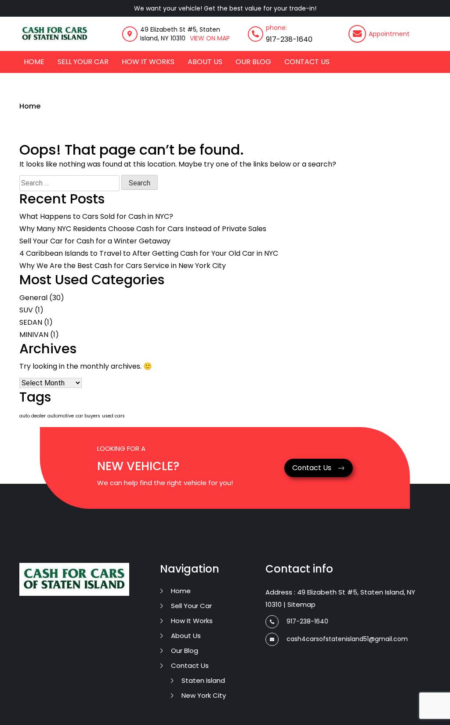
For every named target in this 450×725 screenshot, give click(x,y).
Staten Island (203, 680)
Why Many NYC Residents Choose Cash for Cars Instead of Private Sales (142, 229)
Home (34, 62)
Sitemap (301, 604)
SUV (26, 310)
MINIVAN (33, 335)
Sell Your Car (83, 62)
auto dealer (32, 416)
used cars (113, 416)
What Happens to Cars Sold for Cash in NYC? (96, 216)
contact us (307, 62)
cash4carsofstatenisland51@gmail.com (347, 638)
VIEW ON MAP (210, 38)
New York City (203, 695)
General (33, 298)
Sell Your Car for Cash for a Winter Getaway (95, 241)
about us (205, 62)
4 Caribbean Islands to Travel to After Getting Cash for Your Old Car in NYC (148, 253)
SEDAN (30, 322)
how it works (148, 62)
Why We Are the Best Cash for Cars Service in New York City (122, 266)
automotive (60, 416)
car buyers (88, 416)
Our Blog (253, 62)
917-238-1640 (289, 39)
